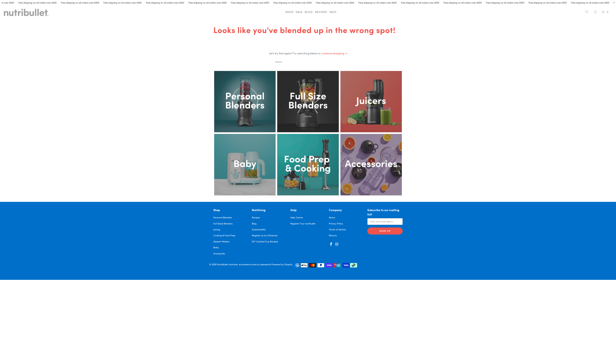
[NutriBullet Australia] (50, 12)
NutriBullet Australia (227, 265)
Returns (333, 236)
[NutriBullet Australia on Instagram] (337, 244)
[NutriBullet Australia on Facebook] (331, 244)
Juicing (216, 230)
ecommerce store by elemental (255, 265)
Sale (299, 12)
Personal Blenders (222, 218)
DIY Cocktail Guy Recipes (265, 242)
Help (332, 12)
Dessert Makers (221, 242)
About (332, 218)
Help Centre (296, 218)
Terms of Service (337, 230)
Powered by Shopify (281, 265)
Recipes (321, 12)
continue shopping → (334, 53)
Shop (289, 12)
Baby (216, 248)
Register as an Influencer (265, 236)
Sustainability (259, 230)
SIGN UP (385, 231)
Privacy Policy (336, 224)
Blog (309, 12)
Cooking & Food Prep (224, 236)
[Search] (587, 12)
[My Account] (593, 12)
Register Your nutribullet (302, 224)
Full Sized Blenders (223, 224)
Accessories (219, 254)
